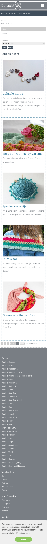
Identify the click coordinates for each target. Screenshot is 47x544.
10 (14, 343)
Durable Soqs (7, 442)
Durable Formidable (9, 417)
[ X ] (44, 20)
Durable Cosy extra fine (11, 397)
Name (4, 33)
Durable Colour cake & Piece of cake (16, 376)
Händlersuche (7, 486)
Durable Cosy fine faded (11, 400)
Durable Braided (8, 365)
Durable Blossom (8, 362)
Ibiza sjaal (10, 259)
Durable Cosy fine (8, 393)
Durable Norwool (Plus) (11, 462)
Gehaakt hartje (13, 93)
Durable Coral (7, 379)
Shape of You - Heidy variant (22, 153)
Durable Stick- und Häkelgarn (13, 466)
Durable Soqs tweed (9, 445)
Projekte (4, 483)
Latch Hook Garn (8, 428)
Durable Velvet (7, 455)
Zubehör (5, 479)
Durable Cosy (7, 390)
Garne (4, 476)
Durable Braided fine (10, 369)
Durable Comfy (7, 403)
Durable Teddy (7, 452)
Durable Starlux (7, 449)
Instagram (5, 504)
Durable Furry (7, 421)
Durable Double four (9, 410)
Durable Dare (6, 407)
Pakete (4, 490)
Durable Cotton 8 (8, 386)
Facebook (5, 500)
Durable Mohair (7, 435)
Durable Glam (7, 424)
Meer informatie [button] (23, 533)
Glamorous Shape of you (19, 315)
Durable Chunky (8, 459)
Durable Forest (7, 414)
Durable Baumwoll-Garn (11, 372)
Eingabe (5, 40)
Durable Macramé (9, 431)
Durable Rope (7, 438)
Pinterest (5, 507)
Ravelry (4, 511)
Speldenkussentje (15, 206)
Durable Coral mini (9, 383)
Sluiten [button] (23, 539)
